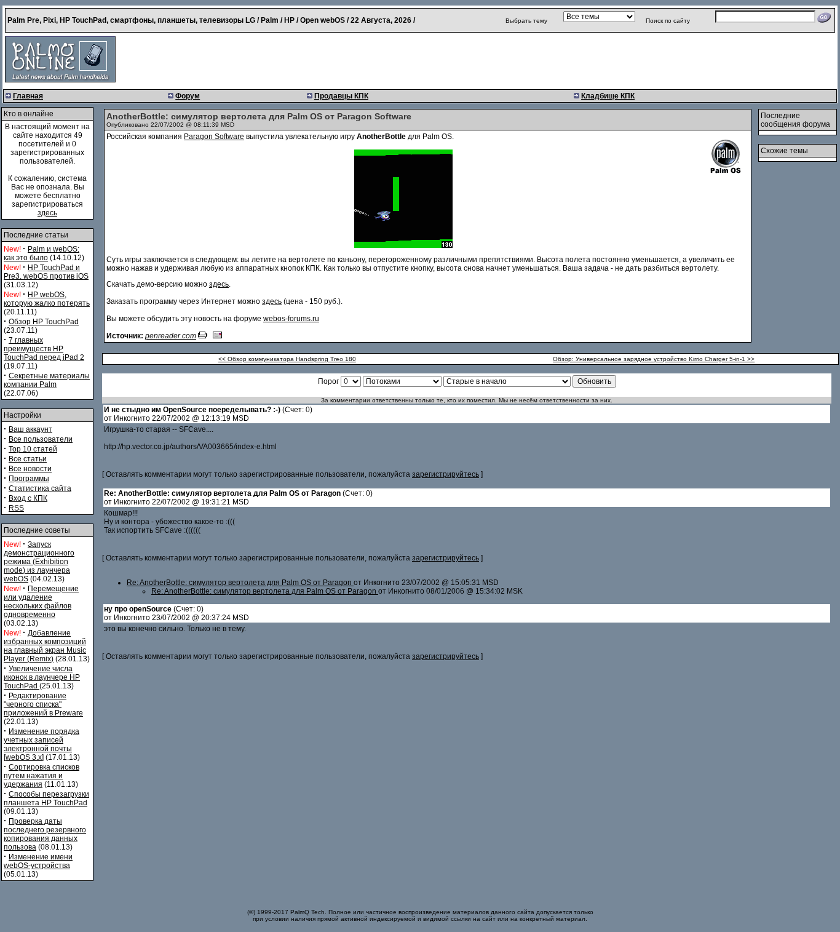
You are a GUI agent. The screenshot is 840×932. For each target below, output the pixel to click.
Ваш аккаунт (30, 429)
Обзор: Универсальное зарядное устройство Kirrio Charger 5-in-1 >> (654, 359)
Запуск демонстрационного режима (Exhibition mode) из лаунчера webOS (39, 561)
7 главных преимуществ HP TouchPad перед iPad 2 (44, 349)
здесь (47, 213)
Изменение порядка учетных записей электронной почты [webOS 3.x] (41, 744)
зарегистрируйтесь (445, 474)
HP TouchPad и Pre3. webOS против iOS (46, 272)
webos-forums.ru (291, 318)
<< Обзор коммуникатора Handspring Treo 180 (287, 359)
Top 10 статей (33, 449)
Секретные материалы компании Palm (47, 380)
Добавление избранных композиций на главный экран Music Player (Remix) (45, 646)
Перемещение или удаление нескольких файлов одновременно (41, 601)
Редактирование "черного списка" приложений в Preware (43, 704)
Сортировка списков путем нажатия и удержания (41, 776)
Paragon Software (214, 136)
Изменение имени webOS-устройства (38, 861)
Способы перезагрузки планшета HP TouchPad (46, 798)
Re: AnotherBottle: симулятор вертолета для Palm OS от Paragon (240, 582)
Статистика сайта (40, 488)
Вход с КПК (28, 498)
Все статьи (28, 459)
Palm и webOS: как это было (41, 253)
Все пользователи (41, 439)
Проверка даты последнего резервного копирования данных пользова (45, 834)
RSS (16, 508)
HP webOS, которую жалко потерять (47, 299)
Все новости (30, 468)
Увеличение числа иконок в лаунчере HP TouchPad (42, 677)
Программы (29, 478)
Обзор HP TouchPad (44, 321)
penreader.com (170, 336)
